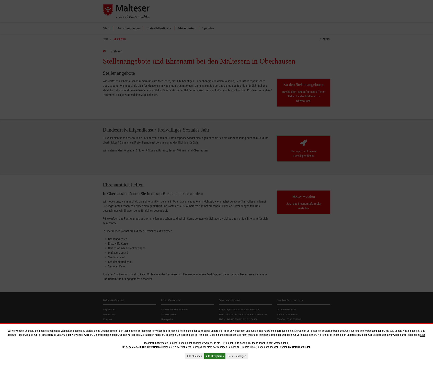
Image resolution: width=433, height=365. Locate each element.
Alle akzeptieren (215, 356)
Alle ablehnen (195, 356)
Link (422, 334)
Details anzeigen (238, 356)
